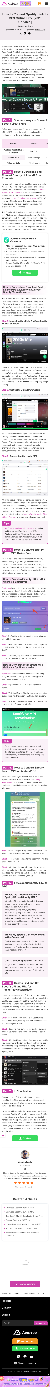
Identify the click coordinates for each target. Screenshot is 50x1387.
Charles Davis (26, 26)
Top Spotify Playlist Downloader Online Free (24, 1216)
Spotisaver (6, 588)
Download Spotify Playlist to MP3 (20, 1208)
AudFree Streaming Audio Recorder (19, 528)
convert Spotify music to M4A (23, 198)
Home (4, 1293)
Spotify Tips (40, 29)
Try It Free (27, 273)
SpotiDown (6, 673)
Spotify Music (14, 1293)
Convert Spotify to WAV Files (18, 1220)
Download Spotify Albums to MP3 (20, 1212)
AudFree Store (27, 1341)
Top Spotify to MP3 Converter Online (21, 1228)
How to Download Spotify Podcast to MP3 (23, 1224)
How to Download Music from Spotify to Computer (22, 1233)
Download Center (27, 1348)
